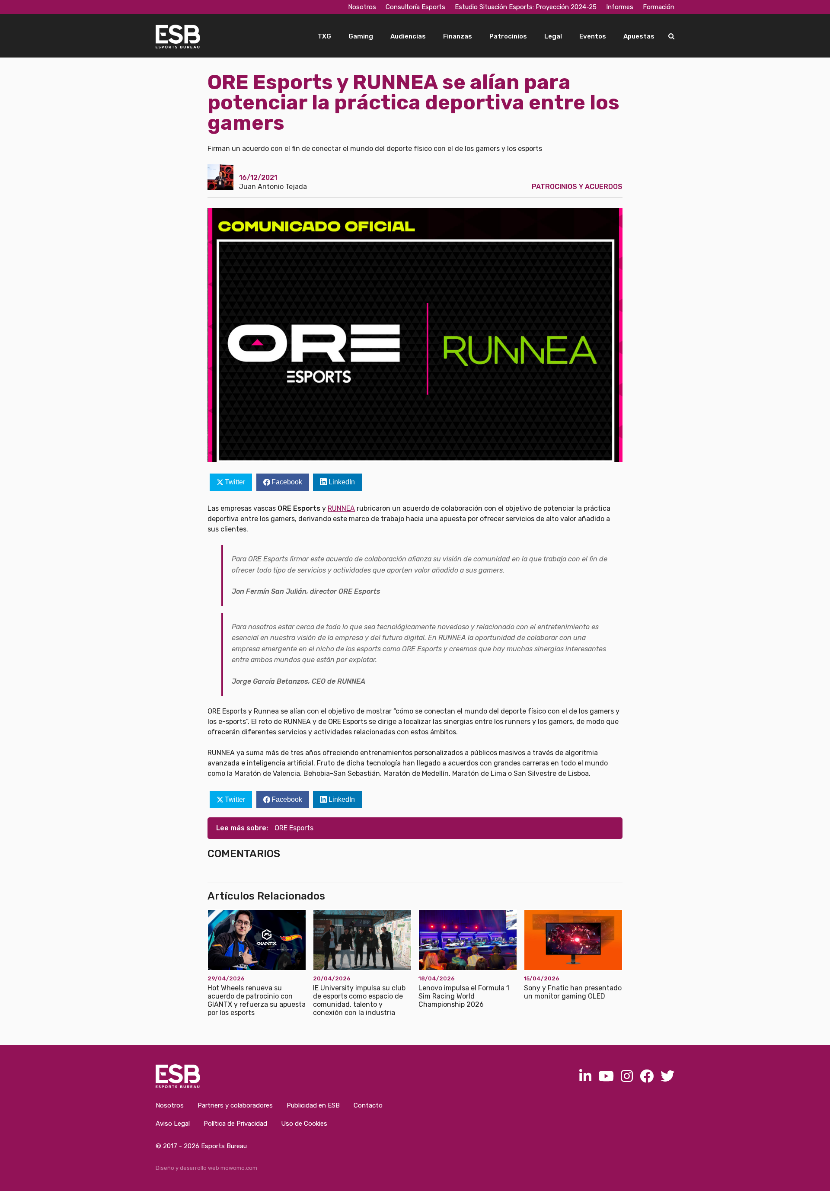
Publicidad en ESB (313, 1105)
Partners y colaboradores (235, 1105)
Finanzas (457, 36)
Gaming (360, 36)
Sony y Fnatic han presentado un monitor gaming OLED (573, 992)
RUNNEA (341, 508)
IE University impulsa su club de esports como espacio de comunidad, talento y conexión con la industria (359, 1000)
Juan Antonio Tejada (273, 186)
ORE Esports (294, 828)
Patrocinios (508, 36)
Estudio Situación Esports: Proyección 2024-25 (526, 7)
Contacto (368, 1105)
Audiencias (408, 36)
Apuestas (638, 36)
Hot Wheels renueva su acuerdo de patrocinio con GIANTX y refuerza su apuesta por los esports (257, 1000)
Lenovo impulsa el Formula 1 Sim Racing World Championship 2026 (463, 996)
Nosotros (362, 7)
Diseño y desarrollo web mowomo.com (206, 1168)
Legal (553, 36)
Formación (658, 7)
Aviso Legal (173, 1123)
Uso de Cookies (304, 1123)
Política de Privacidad (235, 1123)
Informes (619, 7)
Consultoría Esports (415, 7)
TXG (324, 36)
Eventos (592, 36)
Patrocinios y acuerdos (577, 186)
